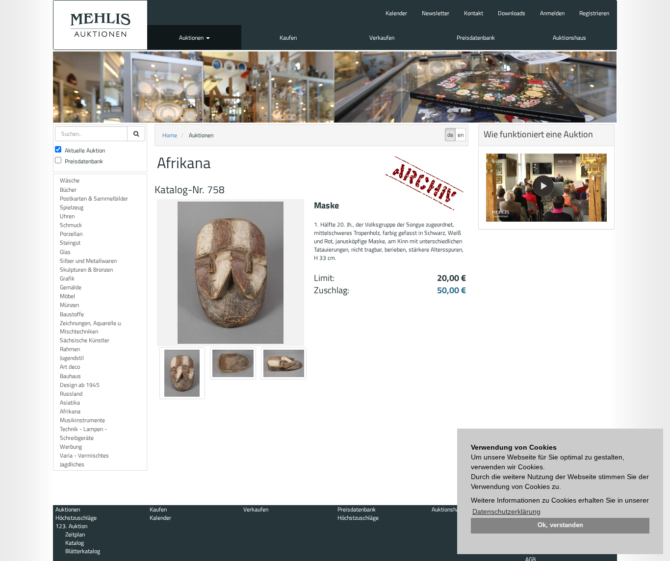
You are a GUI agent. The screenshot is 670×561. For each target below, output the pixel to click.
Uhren (67, 216)
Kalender (396, 13)
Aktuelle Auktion (85, 150)
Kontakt (473, 13)
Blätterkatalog (82, 551)
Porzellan (71, 233)
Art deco (70, 366)
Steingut (70, 242)
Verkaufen (381, 37)
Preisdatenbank (476, 37)
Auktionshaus (569, 37)
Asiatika (70, 402)
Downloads (511, 13)
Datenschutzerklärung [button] (506, 511)
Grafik (67, 278)
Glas (65, 251)
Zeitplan (75, 534)
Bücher (68, 189)
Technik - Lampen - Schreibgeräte (83, 433)
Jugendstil (72, 357)
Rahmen (70, 349)
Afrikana (70, 411)
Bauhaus (70, 376)
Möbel (67, 296)
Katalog (74, 542)
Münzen (69, 304)
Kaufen (288, 37)
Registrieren (594, 13)
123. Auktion (71, 526)
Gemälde (70, 287)
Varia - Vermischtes (84, 455)
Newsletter (435, 13)
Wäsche (69, 180)
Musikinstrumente (82, 420)
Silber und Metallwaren (88, 260)
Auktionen (192, 37)
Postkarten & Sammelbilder (94, 198)
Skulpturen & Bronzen (86, 269)
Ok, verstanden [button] (560, 525)
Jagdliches (72, 464)
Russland (71, 393)
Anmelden (552, 13)
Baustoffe (72, 314)
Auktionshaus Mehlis (100, 25)
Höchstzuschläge (76, 517)
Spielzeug (71, 207)
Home (169, 135)
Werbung (71, 446)
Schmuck (71, 225)
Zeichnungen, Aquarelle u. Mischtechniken (91, 327)
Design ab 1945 (80, 384)
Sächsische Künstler (84, 340)
